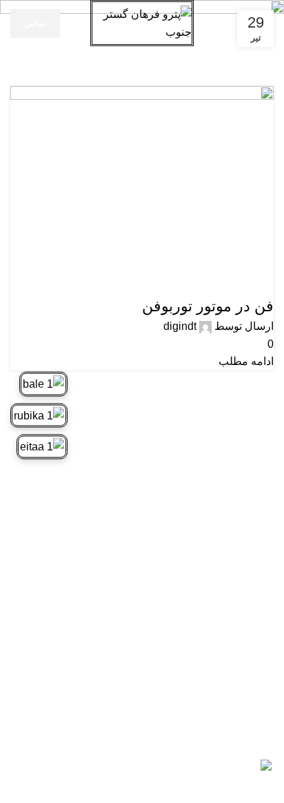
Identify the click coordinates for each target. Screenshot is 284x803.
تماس (35, 23)
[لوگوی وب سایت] (142, 22)
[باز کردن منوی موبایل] (268, 23)
